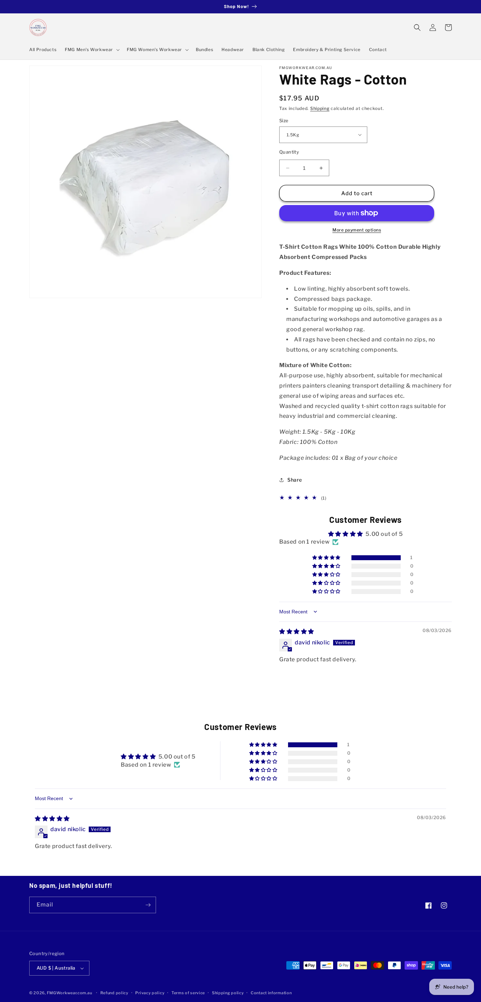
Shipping (320, 108)
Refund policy (114, 992)
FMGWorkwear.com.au (69, 992)
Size (284, 120)
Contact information (271, 992)
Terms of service (188, 992)
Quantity (289, 152)
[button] (92, 50)
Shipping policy (228, 992)
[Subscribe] (148, 905)
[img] (296, 631)
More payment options (356, 230)
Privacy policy (149, 992)
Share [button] (294, 480)
